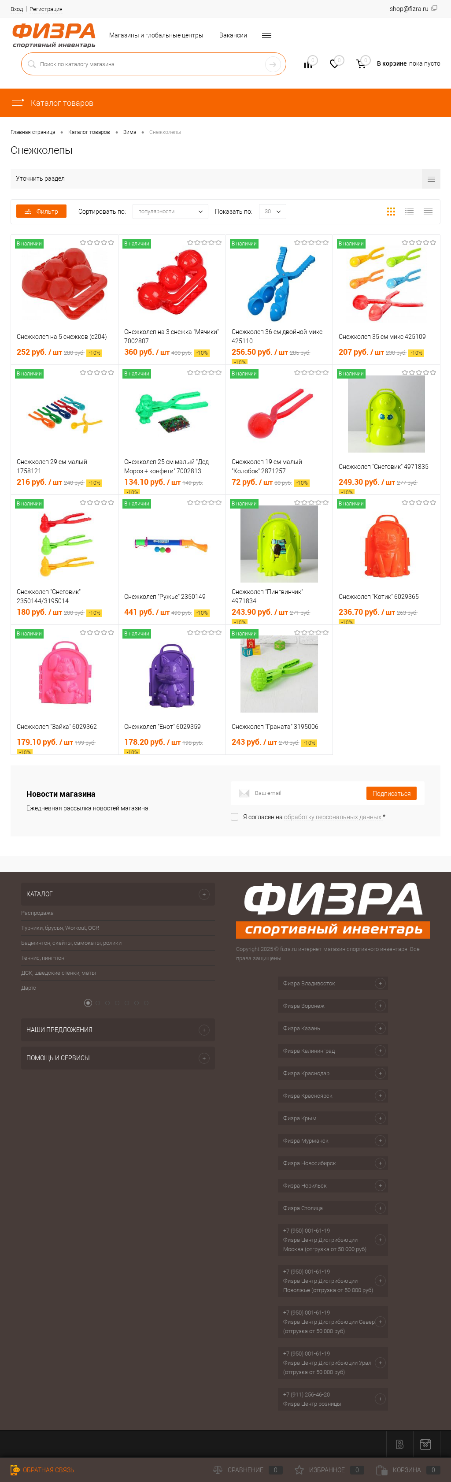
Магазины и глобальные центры (156, 35)
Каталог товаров (61, 103)
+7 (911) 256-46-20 (306, 1394)
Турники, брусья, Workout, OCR (60, 928)
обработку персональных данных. (333, 817)
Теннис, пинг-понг (44, 958)
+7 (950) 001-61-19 (306, 1230)
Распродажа (37, 913)
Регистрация (46, 9)
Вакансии (233, 35)
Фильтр (47, 211)
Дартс (28, 987)
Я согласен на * (314, 817)
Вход (17, 9)
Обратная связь (48, 1470)
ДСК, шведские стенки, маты (58, 972)
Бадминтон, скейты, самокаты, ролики (71, 943)
